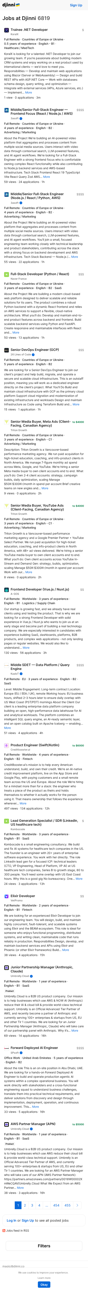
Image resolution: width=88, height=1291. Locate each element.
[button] (28, 92)
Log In (11, 1220)
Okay (44, 1284)
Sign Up (76, 5)
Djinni (11, 5)
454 (56, 1205)
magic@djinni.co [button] (13, 1266)
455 (67, 1205)
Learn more (44, 1277)
